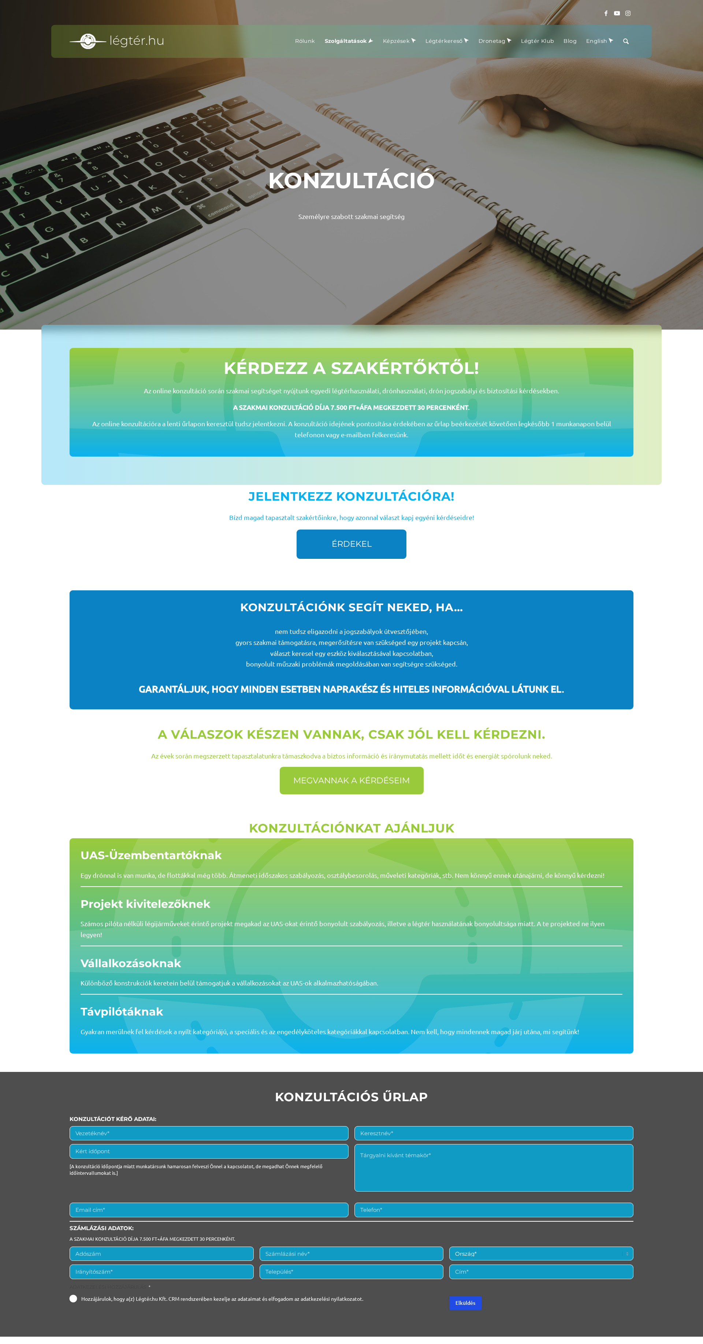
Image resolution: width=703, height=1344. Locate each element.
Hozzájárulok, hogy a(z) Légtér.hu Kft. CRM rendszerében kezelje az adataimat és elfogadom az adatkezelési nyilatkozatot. (222, 1298)
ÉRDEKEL (352, 544)
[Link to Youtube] (616, 13)
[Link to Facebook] (605, 13)
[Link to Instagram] (627, 13)
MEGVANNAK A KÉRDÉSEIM (351, 780)
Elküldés (465, 1302)
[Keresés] (625, 41)
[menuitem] (305, 41)
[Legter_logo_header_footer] (116, 41)
